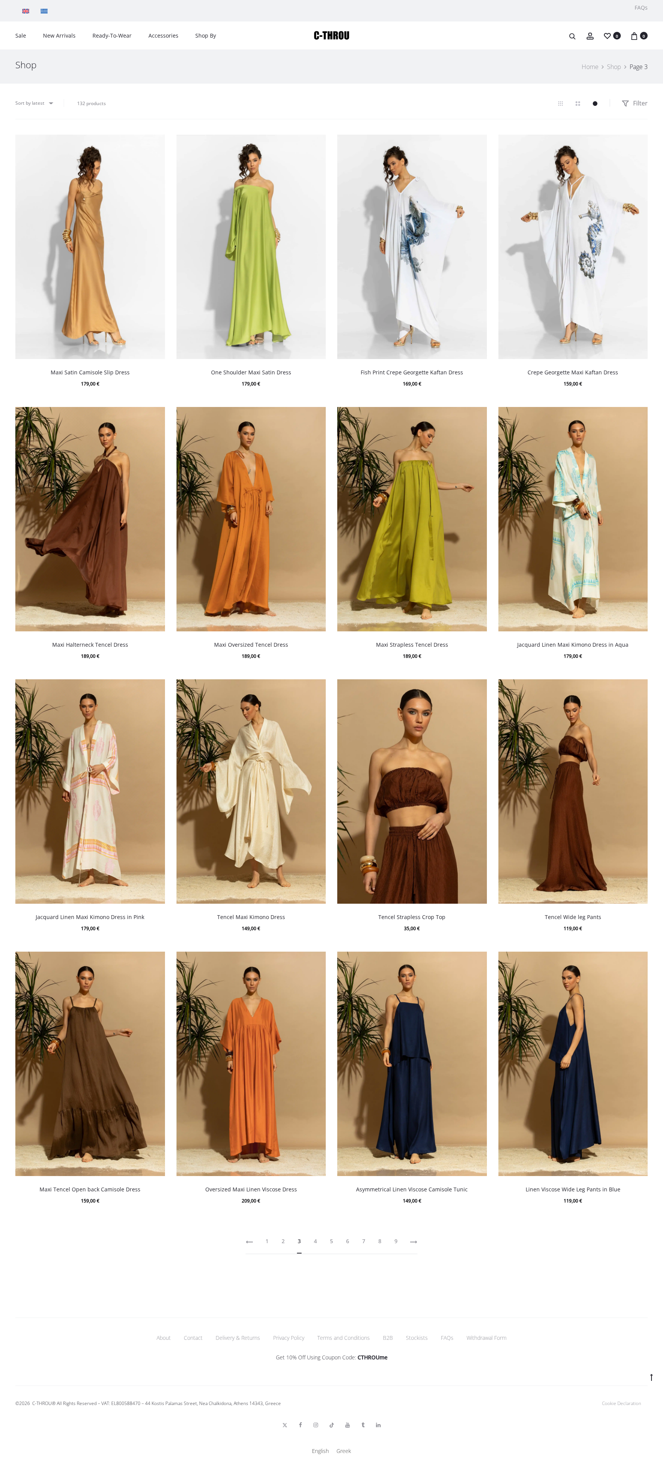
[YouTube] (347, 1425)
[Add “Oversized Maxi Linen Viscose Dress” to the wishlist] (316, 961)
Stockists (417, 1337)
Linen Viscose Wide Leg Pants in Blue (573, 1189)
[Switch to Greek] (46, 11)
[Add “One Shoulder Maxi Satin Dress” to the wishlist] (316, 144)
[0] (607, 35)
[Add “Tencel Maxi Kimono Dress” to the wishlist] (316, 688)
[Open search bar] (573, 36)
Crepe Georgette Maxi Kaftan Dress (573, 372)
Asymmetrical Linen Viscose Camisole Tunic (412, 1189)
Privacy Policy (288, 1337)
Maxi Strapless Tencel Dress (412, 644)
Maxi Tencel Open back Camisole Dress (90, 1189)
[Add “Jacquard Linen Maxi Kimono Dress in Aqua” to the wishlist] (638, 416)
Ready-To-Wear (112, 35)
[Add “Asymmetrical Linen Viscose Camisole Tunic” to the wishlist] (477, 961)
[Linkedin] (378, 1425)
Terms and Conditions (343, 1337)
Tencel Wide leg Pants (573, 917)
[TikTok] (332, 1425)
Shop (614, 67)
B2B (388, 1337)
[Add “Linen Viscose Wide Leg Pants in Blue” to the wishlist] (638, 961)
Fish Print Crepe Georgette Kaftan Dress (412, 372)
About (164, 1337)
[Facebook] (300, 1425)
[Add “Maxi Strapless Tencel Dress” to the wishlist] (477, 416)
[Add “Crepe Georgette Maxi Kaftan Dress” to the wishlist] (638, 144)
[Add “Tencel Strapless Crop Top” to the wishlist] (477, 688)
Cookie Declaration (621, 1403)
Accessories (163, 35)
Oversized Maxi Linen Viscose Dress (251, 1189)
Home (590, 67)
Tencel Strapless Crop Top (411, 917)
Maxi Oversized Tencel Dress (251, 644)
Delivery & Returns (238, 1337)
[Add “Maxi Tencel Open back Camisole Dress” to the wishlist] (155, 961)
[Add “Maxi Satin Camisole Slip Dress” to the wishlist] (155, 144)
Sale (20, 35)
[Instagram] (315, 1425)
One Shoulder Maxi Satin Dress (251, 372)
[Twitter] (284, 1425)
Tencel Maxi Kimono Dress (251, 917)
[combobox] (33, 103)
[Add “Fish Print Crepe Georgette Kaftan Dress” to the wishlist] (477, 144)
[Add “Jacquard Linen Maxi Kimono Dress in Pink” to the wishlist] (155, 688)
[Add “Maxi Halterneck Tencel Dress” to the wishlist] (155, 416)
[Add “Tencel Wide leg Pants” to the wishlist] (638, 688)
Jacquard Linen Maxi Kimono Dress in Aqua (572, 644)
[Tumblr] (362, 1425)
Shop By (205, 35)
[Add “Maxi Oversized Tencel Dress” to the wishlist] (316, 416)
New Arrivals (59, 35)
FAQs (641, 7)
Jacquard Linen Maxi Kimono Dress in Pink (90, 917)
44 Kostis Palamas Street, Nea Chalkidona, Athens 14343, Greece (213, 1403)
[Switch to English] (27, 11)
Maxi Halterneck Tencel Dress (90, 644)
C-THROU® (44, 1403)
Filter (640, 103)
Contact (193, 1337)
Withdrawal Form (486, 1337)
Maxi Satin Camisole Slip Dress (90, 372)
